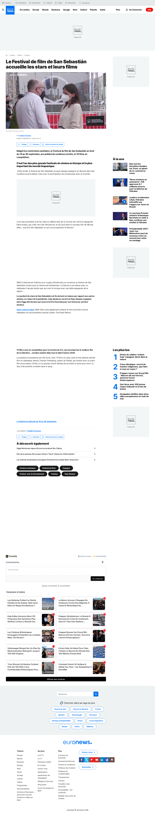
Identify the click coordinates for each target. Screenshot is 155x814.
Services (41, 751)
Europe (36, 9)
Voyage (66, 9)
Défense (89, 726)
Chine (76, 726)
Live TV (41, 755)
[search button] (80, 3)
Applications (42, 772)
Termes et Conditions (66, 765)
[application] (56, 100)
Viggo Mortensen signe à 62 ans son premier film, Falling (39, 448)
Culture (83, 9)
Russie (64, 726)
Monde (45, 9)
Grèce (80, 721)
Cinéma (54, 474)
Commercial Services (66, 761)
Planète (93, 9)
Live (149, 10)
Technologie (77, 715)
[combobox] (92, 3)
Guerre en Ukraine (80, 709)
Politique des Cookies (66, 768)
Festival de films (49, 468)
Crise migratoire (96, 721)
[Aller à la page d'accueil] (10, 10)
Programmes (22, 785)
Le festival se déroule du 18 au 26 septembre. (37, 421)
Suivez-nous (42, 769)
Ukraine (61, 715)
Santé (102, 9)
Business (55, 9)
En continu (25, 9)
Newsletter (86, 767)
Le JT (40, 758)
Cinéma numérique (27, 468)
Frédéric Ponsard (25, 135)
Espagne (66, 468)
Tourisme (93, 715)
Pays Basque (70, 474)
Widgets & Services (45, 781)
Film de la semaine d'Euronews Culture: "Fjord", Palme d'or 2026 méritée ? (46, 454)
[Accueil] (6, 55)
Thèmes (20, 751)
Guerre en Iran (60, 709)
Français (7, 3)
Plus (60, 751)
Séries (20, 55)
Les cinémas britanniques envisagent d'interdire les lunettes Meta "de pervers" (48, 460)
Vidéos (19, 782)
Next (75, 9)
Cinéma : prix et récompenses (32, 474)
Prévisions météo (44, 762)
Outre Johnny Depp (25, 309)
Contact (61, 781)
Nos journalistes (23, 789)
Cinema (27, 55)
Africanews (42, 785)
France (98, 709)
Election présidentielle (61, 721)
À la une (118, 159)
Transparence (63, 777)
